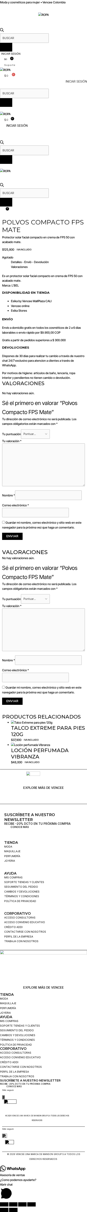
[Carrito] (6, 210)
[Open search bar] (2, 31)
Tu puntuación (11, 434)
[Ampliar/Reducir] (4, 1204)
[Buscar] (6, 47)
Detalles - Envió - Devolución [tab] (30, 262)
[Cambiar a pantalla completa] (13, 1204)
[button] (43, 10)
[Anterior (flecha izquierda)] (4, 1210)
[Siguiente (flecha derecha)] (13, 1210)
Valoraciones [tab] (19, 267)
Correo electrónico (15, 505)
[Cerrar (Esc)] (31, 1204)
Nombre (8, 495)
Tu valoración (12, 441)
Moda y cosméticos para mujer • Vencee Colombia (32, 2)
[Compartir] (22, 1204)
